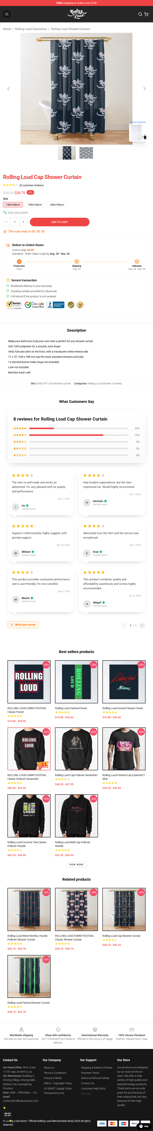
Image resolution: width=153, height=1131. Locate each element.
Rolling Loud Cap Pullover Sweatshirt (76, 775)
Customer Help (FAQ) (93, 1088)
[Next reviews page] (142, 625)
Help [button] (146, 1126)
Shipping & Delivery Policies (96, 1067)
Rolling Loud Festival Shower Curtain (28, 1002)
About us (49, 1067)
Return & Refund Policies (95, 1078)
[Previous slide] (9, 89)
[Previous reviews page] (124, 625)
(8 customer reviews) (31, 185)
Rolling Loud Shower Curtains (70, 29)
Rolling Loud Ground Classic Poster (122, 708)
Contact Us (87, 1083)
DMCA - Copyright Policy (58, 1083)
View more (76, 864)
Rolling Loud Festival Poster (71, 708)
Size (5, 198)
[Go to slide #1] (67, 153)
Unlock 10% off (7, 1114)
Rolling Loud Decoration (31, 29)
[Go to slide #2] (86, 153)
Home (7, 29)
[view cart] (146, 14)
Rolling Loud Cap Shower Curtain (121, 935)
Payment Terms (90, 1072)
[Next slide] (144, 89)
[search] (140, 14)
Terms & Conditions (55, 1072)
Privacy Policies (53, 1078)
